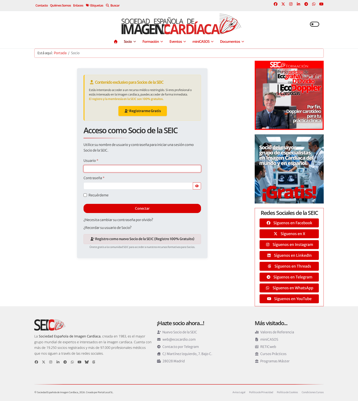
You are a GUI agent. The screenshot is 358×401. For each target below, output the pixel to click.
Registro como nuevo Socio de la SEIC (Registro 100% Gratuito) (144, 239)
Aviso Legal (239, 392)
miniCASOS (269, 339)
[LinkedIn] (298, 4)
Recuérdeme (99, 195)
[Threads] (94, 362)
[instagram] (51, 362)
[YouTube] (321, 4)
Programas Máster (275, 361)
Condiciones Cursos (313, 392)
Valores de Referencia (277, 332)
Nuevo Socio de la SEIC (179, 332)
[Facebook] (275, 4)
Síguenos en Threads (292, 266)
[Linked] (58, 362)
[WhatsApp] (313, 4)
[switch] (314, 24)
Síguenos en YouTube (292, 298)
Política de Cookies (287, 392)
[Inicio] (115, 41)
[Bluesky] (87, 362)
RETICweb (268, 347)
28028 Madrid (173, 361)
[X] (44, 362)
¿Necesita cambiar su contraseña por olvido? (118, 220)
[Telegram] (306, 4)
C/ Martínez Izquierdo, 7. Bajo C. (187, 354)
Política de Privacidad (261, 392)
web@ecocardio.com (179, 339)
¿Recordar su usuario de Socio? (107, 228)
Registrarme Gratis (145, 111)
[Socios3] (289, 168)
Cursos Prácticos (273, 354)
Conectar (142, 208)
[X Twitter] (283, 4)
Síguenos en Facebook (292, 222)
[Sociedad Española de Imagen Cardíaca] (181, 24)
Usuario (91, 160)
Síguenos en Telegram (292, 277)
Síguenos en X (292, 233)
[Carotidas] (289, 95)
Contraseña (94, 178)
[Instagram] (290, 4)
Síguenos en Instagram (292, 244)
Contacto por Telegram (180, 347)
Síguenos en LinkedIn (292, 255)
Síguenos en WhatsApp (292, 288)
